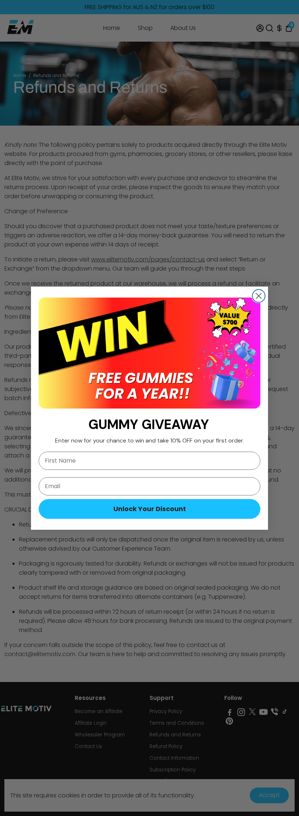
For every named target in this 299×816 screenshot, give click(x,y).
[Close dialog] (258, 296)
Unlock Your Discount (149, 508)
